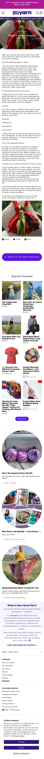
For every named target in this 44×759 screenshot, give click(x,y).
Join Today (10, 483)
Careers (5, 672)
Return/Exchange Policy (11, 691)
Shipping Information (10, 694)
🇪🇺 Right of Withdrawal (10, 710)
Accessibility (6, 697)
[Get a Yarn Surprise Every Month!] (22, 450)
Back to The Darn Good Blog (24, 257)
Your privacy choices (10, 707)
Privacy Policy (19, 736)
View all (22, 419)
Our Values (6, 669)
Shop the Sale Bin (14, 539)
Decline (21, 748)
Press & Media (7, 675)
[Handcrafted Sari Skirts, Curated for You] (22, 565)
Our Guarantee (7, 666)
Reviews (5, 678)
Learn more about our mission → (22, 645)
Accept (21, 742)
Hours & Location (8, 663)
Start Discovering (14, 598)
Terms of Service (8, 704)
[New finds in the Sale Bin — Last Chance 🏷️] (22, 508)
